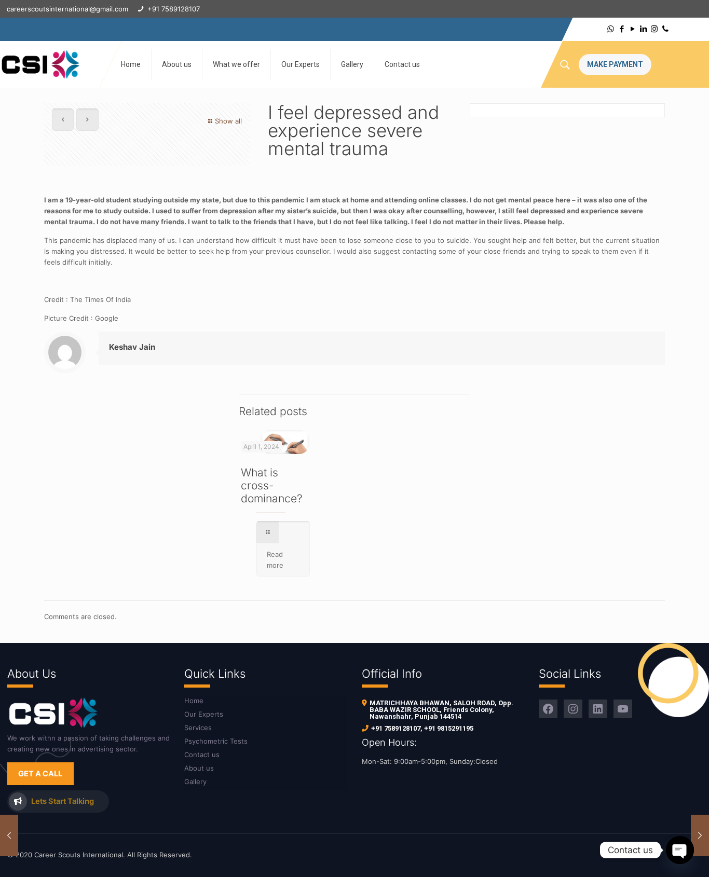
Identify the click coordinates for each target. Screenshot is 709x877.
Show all (228, 121)
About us (199, 768)
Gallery (195, 781)
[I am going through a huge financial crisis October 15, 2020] (9, 835)
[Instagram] (654, 29)
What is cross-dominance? (272, 485)
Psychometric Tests (216, 741)
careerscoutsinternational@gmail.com (67, 9)
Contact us (202, 754)
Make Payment (615, 64)
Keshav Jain (132, 347)
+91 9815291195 (448, 728)
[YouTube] (632, 29)
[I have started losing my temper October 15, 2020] (700, 835)
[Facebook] (621, 29)
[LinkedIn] (643, 29)
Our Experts (203, 714)
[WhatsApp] (611, 29)
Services (198, 727)
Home (193, 700)
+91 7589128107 (395, 728)
